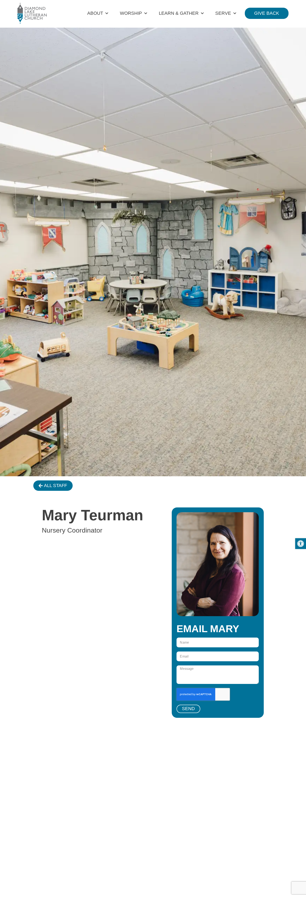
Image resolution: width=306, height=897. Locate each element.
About (95, 13)
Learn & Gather (179, 13)
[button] (300, 543)
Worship (131, 13)
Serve (223, 13)
